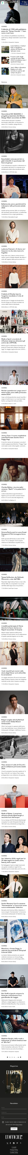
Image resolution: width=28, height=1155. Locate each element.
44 (18, 1057)
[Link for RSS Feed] (20, 1143)
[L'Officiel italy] (14, 2)
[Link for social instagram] (14, 1143)
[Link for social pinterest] (17, 1143)
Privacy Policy (19, 1124)
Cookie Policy (14, 1152)
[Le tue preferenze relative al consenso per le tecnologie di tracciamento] (2, 2)
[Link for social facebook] (10, 1143)
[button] (25, 1082)
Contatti (14, 1147)
